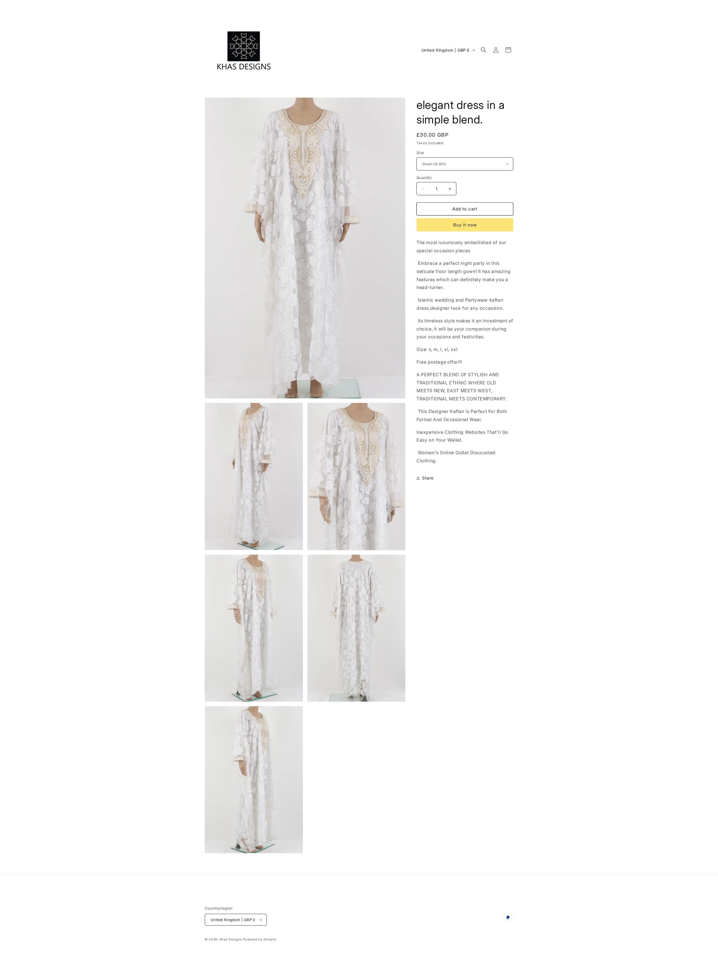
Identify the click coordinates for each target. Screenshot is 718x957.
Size (420, 152)
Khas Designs (231, 939)
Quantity (424, 177)
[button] (483, 50)
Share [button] (428, 478)
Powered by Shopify (260, 939)
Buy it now (465, 225)
